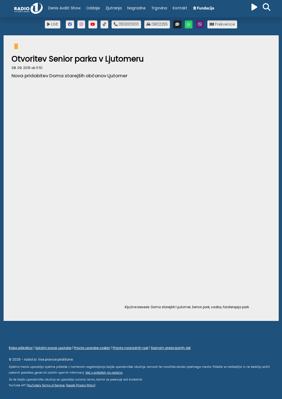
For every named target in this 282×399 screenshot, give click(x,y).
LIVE (54, 24)
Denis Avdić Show (64, 8)
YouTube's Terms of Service (46, 385)
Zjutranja (113, 8)
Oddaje (93, 8)
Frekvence (224, 24)
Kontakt (180, 8)
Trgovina (159, 8)
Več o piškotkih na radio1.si (104, 372)
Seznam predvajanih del (171, 348)
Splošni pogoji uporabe (53, 348)
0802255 (159, 24)
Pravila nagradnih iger (130, 348)
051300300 (128, 24)
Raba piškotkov (21, 348)
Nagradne (136, 8)
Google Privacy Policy (80, 385)
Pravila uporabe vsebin (92, 348)
